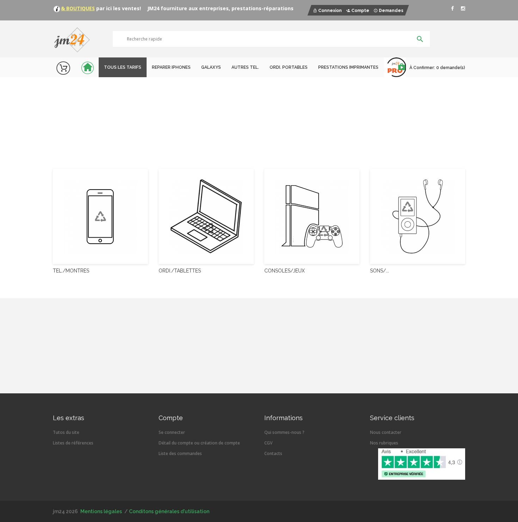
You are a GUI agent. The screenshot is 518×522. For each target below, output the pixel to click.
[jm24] (75, 40)
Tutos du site (66, 432)
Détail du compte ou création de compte (199, 443)
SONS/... (379, 271)
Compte (360, 10)
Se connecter (172, 432)
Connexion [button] (330, 10)
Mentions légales (101, 511)
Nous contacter (385, 432)
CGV (268, 443)
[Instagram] (463, 8)
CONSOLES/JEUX (284, 271)
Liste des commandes (180, 453)
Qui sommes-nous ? (284, 432)
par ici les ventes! (118, 8)
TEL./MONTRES (71, 271)
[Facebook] (452, 8)
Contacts (273, 453)
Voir (74, 136)
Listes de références (73, 443)
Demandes (391, 10)
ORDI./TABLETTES (180, 271)
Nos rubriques (384, 443)
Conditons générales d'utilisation (169, 511)
